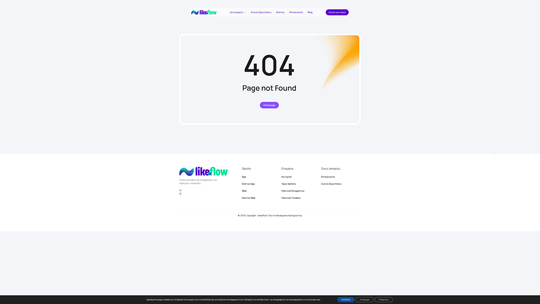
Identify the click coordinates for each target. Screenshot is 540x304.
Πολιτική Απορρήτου (293, 190)
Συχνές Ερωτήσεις (261, 12)
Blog (310, 12)
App (244, 176)
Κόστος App (248, 183)
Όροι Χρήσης (289, 183)
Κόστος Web (248, 197)
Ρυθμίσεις (384, 299)
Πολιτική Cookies (291, 197)
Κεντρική (287, 176)
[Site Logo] (204, 12)
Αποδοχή (346, 299)
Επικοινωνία (296, 12)
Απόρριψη (364, 299)
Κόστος (280, 12)
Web (244, 190)
